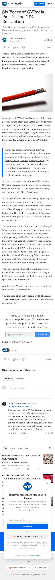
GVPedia (6, 57)
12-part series (9, 299)
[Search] (50, 448)
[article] (27, 462)
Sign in (49, 4)
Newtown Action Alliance (38, 241)
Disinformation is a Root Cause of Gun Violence (21, 457)
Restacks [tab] (20, 378)
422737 (14, 342)
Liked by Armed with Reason (21, 406)
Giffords (24, 160)
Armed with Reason (17, 38)
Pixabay (28, 342)
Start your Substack (20, 567)
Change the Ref (36, 160)
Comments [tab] (8, 378)
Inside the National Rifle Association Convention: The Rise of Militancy (21, 478)
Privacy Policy (29, 548)
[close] (47, 483)
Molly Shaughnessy (17, 403)
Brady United (12, 160)
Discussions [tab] (23, 448)
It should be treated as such (15, 462)
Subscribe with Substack (29, 536)
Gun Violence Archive (38, 157)
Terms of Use (42, 542)
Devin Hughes (43, 185)
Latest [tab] (12, 448)
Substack (14, 574)
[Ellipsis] (51, 403)
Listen (49, 40)
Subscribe (39, 4)
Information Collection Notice (36, 545)
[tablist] (13, 378)
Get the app (40, 567)
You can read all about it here (17, 296)
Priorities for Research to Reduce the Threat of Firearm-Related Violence (25, 211)
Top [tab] (5, 448)
